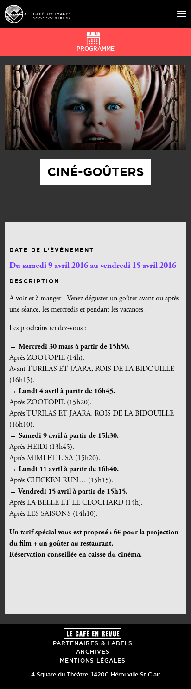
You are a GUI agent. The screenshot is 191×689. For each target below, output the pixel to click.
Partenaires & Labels (93, 643)
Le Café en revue (92, 633)
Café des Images (37, 14)
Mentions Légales (93, 660)
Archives (93, 652)
